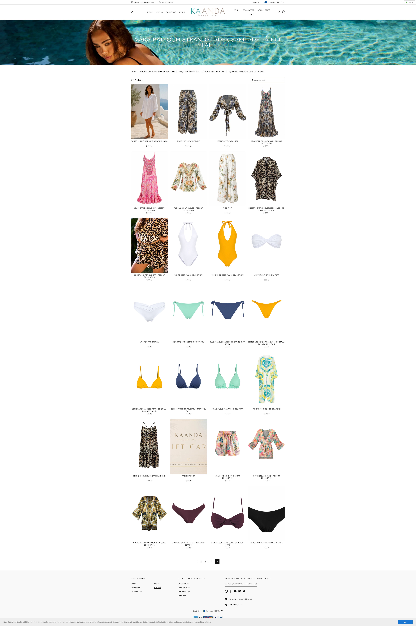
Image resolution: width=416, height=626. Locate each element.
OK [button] (405, 622)
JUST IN (159, 12)
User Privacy (183, 587)
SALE (251, 14)
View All (157, 587)
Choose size (183, 583)
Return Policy (184, 591)
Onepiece (135, 587)
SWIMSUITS (171, 12)
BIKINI (182, 12)
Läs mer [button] (208, 622)
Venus (237, 10)
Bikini (133, 583)
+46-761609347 (167, 2)
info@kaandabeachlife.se (144, 2)
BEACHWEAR (248, 10)
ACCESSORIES (264, 10)
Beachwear (136, 591)
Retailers (182, 595)
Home (150, 12)
